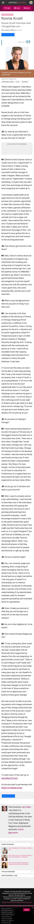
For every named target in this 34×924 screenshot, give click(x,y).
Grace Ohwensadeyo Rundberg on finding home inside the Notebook (19, 863)
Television (25, 81)
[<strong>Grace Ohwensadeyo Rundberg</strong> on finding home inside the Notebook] (4, 865)
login (8, 8)
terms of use (7, 922)
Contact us (29, 902)
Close (27, 910)
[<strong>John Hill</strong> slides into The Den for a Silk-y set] (4, 850)
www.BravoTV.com (9, 778)
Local (17, 81)
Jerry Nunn (26, 807)
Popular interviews (8, 871)
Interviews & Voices (8, 81)
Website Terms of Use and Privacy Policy (13, 902)
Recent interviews (8, 844)
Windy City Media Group (11, 788)
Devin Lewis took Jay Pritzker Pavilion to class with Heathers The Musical (20, 856)
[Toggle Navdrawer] (3, 2)
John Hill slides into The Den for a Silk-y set (20, 848)
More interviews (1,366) (9, 875)
